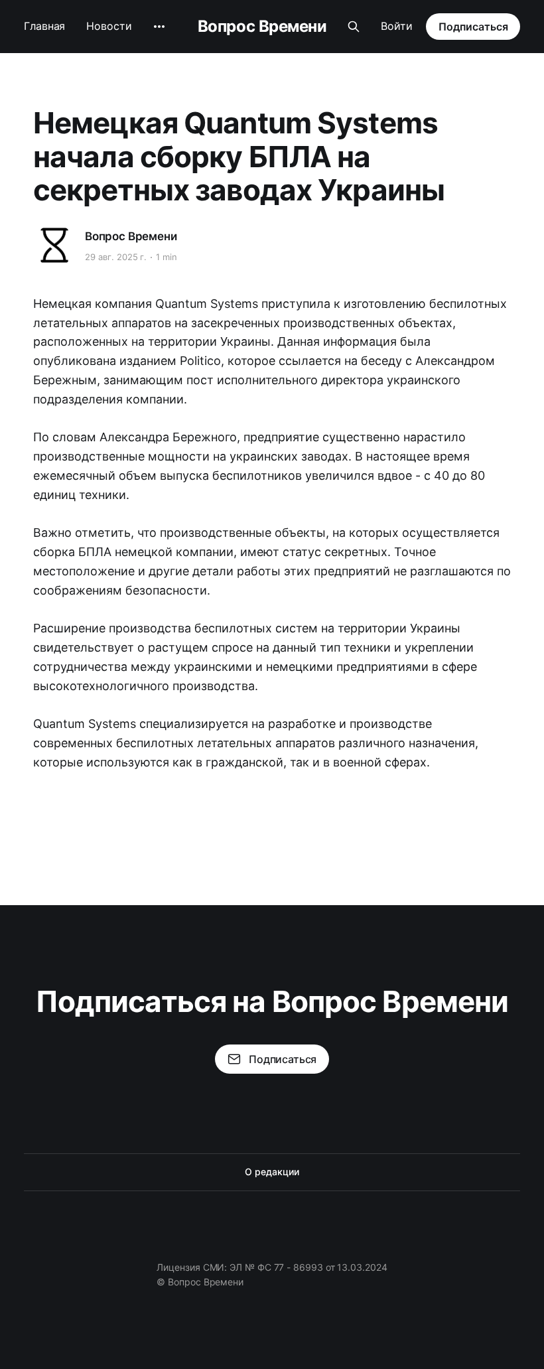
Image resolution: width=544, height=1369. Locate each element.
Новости (108, 26)
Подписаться (473, 26)
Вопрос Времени (262, 27)
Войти (397, 26)
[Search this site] (354, 26)
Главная (44, 26)
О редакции (272, 1171)
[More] (159, 26)
